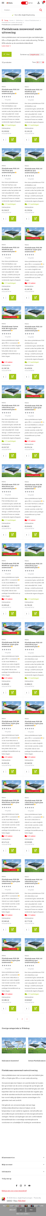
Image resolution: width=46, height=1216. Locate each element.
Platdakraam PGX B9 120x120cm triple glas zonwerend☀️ (34, 803)
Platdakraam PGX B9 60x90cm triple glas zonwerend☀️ (33, 408)
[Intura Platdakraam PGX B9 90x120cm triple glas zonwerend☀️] (11, 786)
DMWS (9, 1201)
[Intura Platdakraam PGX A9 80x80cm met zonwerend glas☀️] (34, 154)
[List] (43, 62)
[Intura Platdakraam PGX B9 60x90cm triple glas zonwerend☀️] (34, 391)
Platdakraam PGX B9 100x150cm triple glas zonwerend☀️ (11, 881)
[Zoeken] (40, 10)
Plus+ (16, 1201)
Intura (4, 86)
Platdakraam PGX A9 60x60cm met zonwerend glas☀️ (10, 91)
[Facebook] (17, 1186)
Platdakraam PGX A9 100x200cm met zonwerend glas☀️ (33, 961)
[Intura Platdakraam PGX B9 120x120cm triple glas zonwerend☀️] (34, 786)
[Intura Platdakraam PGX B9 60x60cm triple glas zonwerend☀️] (34, 233)
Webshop (19, 20)
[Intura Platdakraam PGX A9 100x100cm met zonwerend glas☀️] (11, 391)
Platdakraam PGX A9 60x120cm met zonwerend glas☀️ (33, 329)
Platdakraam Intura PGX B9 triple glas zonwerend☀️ (10, 328)
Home (11, 20)
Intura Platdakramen (32, 20)
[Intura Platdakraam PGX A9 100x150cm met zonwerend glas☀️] (34, 628)
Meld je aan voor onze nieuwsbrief (14, 1191)
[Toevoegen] (12, 139)
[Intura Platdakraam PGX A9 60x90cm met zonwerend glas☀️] (34, 75)
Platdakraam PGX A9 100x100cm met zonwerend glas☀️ (10, 407)
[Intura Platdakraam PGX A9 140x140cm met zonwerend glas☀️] (34, 865)
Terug (6, 20)
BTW (31, 3)
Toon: (34, 62)
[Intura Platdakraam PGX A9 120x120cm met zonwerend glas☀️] (34, 549)
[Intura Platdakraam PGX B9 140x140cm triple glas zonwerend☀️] (11, 944)
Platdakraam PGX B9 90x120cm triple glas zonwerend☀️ (10, 802)
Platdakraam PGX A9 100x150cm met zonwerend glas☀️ (33, 645)
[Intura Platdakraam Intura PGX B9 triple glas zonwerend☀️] (11, 312)
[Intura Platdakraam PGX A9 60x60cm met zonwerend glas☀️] (11, 75)
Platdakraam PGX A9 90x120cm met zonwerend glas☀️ (10, 486)
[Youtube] (29, 1186)
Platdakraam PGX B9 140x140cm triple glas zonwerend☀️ (11, 960)
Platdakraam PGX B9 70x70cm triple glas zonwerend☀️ (33, 487)
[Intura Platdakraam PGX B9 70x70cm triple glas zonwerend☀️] (34, 470)
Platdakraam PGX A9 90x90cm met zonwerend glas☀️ (10, 249)
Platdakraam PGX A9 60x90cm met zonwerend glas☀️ (33, 92)
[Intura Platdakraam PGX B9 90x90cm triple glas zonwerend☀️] (11, 628)
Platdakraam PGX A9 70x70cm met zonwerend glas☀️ (10, 170)
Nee (31, 1210)
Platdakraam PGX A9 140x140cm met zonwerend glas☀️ (33, 882)
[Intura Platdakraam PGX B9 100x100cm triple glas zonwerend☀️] (34, 707)
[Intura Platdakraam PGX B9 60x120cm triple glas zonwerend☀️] (11, 707)
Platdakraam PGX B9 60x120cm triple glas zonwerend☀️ (10, 723)
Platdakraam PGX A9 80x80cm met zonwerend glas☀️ (33, 171)
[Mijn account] (38, 3)
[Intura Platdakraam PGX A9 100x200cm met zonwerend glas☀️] (34, 944)
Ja (21, 1210)
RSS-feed (21, 1201)
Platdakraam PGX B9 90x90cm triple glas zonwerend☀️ (10, 644)
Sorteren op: (24, 54)
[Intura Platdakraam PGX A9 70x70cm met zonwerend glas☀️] (11, 154)
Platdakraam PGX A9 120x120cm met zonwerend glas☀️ (33, 566)
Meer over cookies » (23, 1214)
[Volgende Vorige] (27, 1019)
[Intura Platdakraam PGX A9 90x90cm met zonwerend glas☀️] (11, 233)
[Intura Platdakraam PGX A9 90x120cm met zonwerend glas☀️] (11, 470)
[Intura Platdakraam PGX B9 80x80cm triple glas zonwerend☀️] (11, 549)
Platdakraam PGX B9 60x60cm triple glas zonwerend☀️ (33, 250)
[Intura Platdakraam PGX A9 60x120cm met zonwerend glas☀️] (34, 312)
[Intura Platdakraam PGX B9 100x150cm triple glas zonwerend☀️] (11, 865)
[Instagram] (21, 1186)
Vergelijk (8, 100)
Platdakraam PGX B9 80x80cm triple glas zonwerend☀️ (10, 565)
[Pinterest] (25, 1186)
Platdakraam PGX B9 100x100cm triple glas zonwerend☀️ (34, 724)
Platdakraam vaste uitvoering (12, 22)
